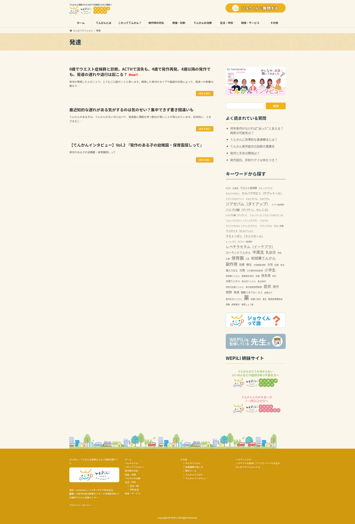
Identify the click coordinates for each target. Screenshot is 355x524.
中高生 (258, 251)
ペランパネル (266, 225)
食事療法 (235, 304)
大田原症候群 (259, 264)
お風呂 (235, 188)
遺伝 (265, 299)
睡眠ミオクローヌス (252, 292)
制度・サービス (132, 493)
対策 (242, 270)
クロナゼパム (252, 198)
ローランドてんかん (238, 252)
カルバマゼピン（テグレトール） (262, 193)
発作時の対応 (131, 470)
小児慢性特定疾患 (255, 270)
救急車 (266, 275)
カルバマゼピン (233, 193)
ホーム (128, 459)
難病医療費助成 (275, 299)
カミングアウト (266, 188)
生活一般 (134, 485)
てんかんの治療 (132, 478)
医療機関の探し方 (194, 467)
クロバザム (265, 198)
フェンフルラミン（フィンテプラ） (242, 220)
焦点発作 (262, 281)
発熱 (229, 292)
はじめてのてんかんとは (248, 467)
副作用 (231, 263)
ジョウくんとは (243, 459)
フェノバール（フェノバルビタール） (267, 215)
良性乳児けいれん (234, 299)
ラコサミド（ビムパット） (240, 231)
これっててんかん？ (135, 467)
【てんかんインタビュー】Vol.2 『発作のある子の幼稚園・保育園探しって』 (136, 145)
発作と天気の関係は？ (245, 153)
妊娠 (277, 264)
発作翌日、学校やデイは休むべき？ (254, 160)
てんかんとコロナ (194, 474)
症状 (267, 286)
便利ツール (190, 470)
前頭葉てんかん (263, 258)
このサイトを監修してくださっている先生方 (258, 463)
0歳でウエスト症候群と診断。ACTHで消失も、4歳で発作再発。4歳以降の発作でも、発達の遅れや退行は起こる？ (140, 71)
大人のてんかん (193, 463)
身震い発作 (256, 299)
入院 (247, 258)
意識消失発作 (248, 275)
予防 (279, 252)
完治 (282, 264)
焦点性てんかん (249, 281)
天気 (270, 264)
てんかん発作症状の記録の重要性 (252, 146)
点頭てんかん (233, 281)
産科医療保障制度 (254, 287)
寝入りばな (232, 270)
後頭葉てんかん (233, 275)
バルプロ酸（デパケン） (237, 215)
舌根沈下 (268, 292)
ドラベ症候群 (278, 204)
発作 (276, 286)
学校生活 (134, 489)
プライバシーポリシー (80, 505)
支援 (258, 275)
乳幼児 (271, 252)
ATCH (228, 188)
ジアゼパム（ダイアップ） (248, 203)
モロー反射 (279, 225)
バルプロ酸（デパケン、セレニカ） (248, 210)
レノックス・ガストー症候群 (239, 241)
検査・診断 (130, 474)
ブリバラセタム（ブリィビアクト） (242, 225)
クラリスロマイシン (235, 198)
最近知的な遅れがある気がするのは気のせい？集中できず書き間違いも (131, 109)
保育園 (237, 257)
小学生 (270, 269)
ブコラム (264, 220)
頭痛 (228, 304)
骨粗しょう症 (247, 304)
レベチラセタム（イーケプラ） (250, 246)
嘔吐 (249, 264)
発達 (236, 292)
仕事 (228, 258)
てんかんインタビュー (196, 478)
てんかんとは (131, 463)
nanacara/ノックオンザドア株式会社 (94, 489)
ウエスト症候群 (248, 188)
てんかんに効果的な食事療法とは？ (254, 139)
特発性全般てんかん (235, 287)
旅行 (274, 275)
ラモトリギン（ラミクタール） (245, 236)
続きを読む (204, 93)
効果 (242, 264)
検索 (276, 106)
